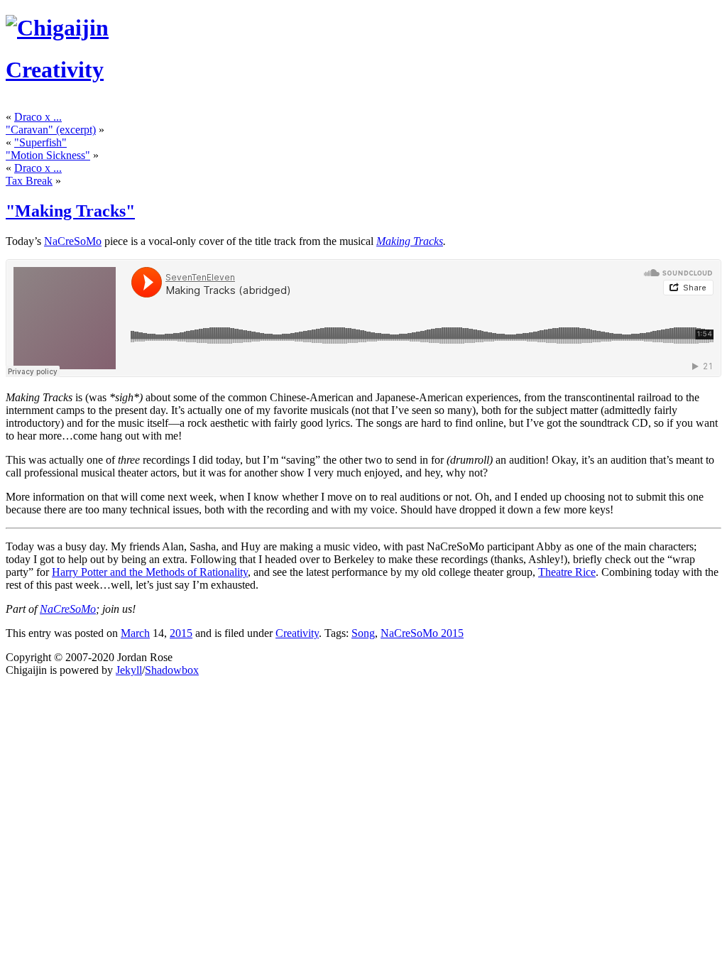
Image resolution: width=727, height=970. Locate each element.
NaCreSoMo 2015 (422, 633)
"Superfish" (40, 142)
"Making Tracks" (70, 211)
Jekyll (129, 670)
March (135, 633)
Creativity (55, 69)
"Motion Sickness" (48, 155)
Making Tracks (409, 241)
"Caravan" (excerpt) (51, 130)
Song (363, 633)
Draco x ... (38, 117)
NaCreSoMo (73, 241)
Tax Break (29, 181)
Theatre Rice (567, 572)
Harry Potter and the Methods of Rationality (150, 572)
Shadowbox (172, 670)
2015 (181, 633)
